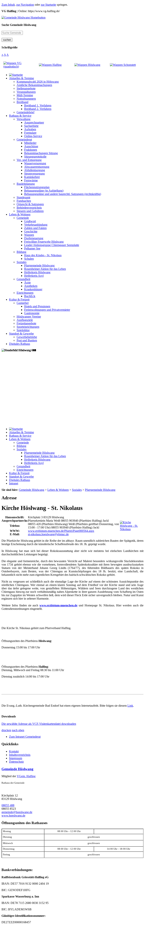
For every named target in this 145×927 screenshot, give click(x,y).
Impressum (15, 758)
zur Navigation (25, 4)
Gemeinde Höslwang (17, 769)
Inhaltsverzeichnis (19, 754)
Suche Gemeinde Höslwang (19, 24)
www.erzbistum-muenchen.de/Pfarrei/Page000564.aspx (61, 530)
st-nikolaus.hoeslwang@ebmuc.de (48, 534)
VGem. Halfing (26, 776)
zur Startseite (48, 4)
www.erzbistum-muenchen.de (58, 605)
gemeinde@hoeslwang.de (17, 812)
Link (130, 705)
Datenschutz (16, 761)
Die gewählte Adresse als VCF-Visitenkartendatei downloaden (39, 723)
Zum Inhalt (8, 4)
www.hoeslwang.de (13, 815)
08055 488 (8, 805)
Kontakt (14, 751)
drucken (6, 730)
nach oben (18, 730)
